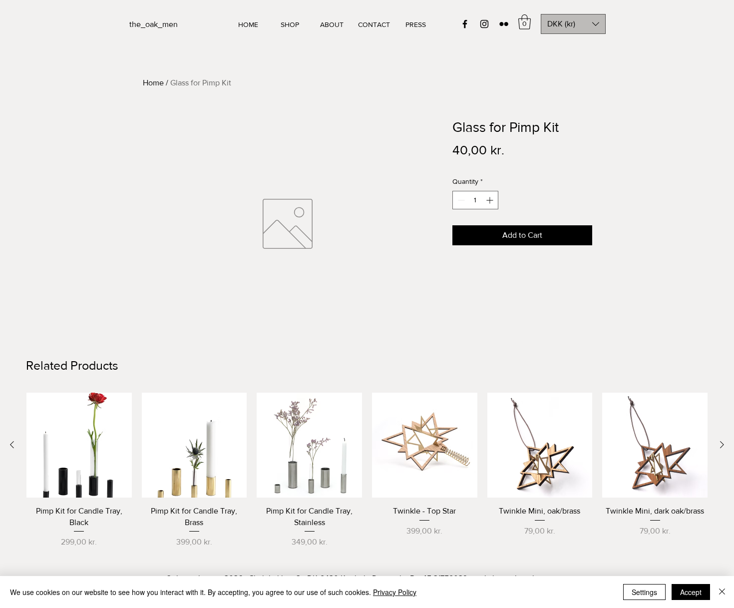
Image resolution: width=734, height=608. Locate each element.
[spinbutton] (475, 200)
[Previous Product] (12, 445)
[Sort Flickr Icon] (503, 23)
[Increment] (490, 200)
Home (153, 82)
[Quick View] (79, 445)
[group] (367, 470)
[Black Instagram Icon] (484, 23)
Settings (644, 592)
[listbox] (573, 24)
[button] (524, 21)
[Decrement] (460, 200)
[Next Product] (722, 445)
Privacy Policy (394, 592)
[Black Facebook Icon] (464, 23)
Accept (691, 592)
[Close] (722, 592)
